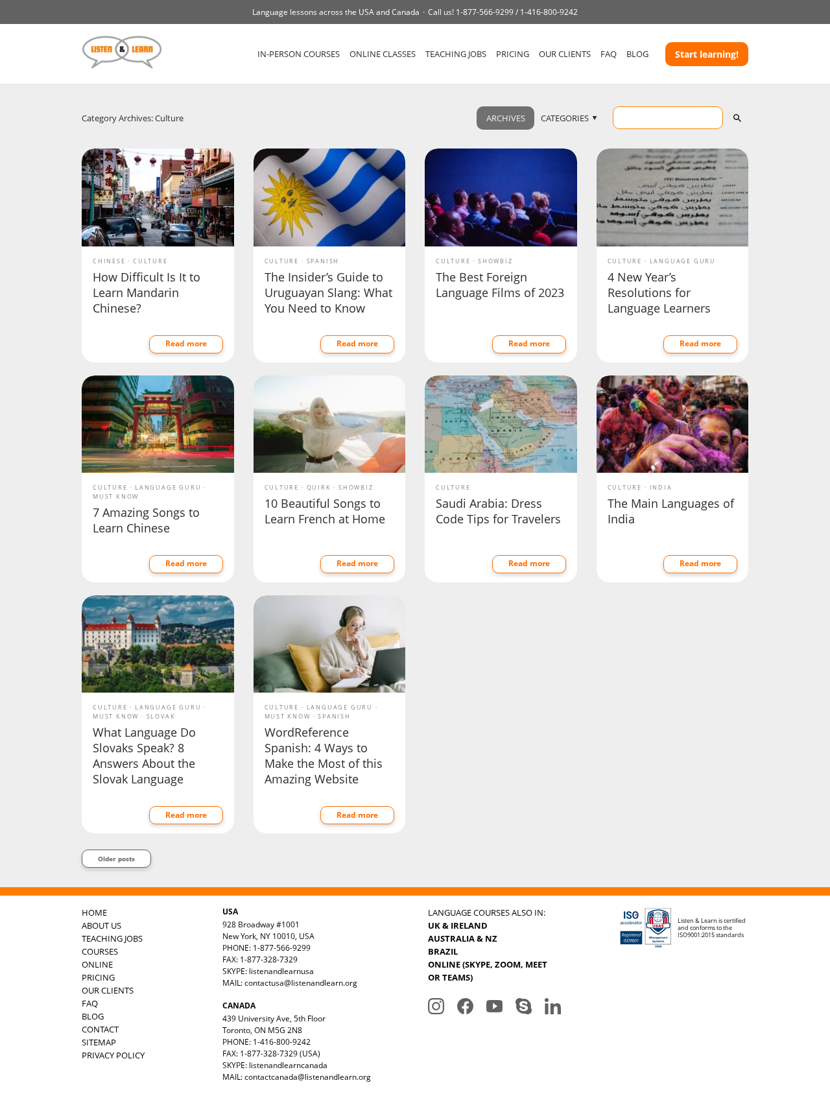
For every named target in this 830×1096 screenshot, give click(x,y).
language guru (683, 261)
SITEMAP (99, 1042)
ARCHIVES (505, 118)
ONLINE (97, 964)
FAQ (608, 54)
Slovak (161, 716)
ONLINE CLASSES (383, 54)
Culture (150, 261)
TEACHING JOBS (455, 54)
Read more (186, 343)
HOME (94, 912)
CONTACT (100, 1029)
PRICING (512, 54)
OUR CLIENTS (565, 54)
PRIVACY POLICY (113, 1055)
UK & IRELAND (458, 925)
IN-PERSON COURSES (298, 54)
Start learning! (707, 54)
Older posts (116, 858)
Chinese (109, 261)
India (661, 487)
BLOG (637, 54)
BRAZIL (443, 951)
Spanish (323, 261)
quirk (319, 487)
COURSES (100, 951)
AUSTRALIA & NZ (462, 938)
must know (116, 496)
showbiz (495, 261)
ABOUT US (101, 925)
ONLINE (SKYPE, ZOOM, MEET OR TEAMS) (487, 971)
